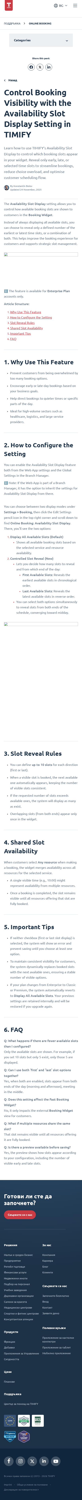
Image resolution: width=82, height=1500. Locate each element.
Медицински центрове (18, 1307)
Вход (45, 1301)
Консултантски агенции (18, 1319)
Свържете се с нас (20, 1214)
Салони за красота (15, 1301)
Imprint (8, 1484)
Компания (48, 1254)
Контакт (47, 1307)
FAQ (13, 339)
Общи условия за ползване (32, 1484)
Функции (9, 1341)
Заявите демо (50, 1313)
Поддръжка (12, 23)
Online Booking (40, 23)
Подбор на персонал (17, 1284)
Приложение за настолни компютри (58, 1339)
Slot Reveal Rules (22, 323)
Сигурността (11, 1359)
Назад (12, 80)
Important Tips (20, 333)
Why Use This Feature (25, 312)
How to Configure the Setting (31, 317)
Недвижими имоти (15, 1278)
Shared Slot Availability (26, 328)
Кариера (47, 1260)
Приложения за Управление (21, 1353)
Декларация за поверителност (21, 1489)
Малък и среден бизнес (18, 1254)
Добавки (9, 1347)
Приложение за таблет (56, 1347)
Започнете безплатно (55, 1295)
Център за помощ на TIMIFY (21, 1403)
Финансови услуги (15, 1272)
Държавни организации (19, 1295)
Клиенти (47, 1272)
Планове (9, 1381)
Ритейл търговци (14, 1266)
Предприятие (12, 1260)
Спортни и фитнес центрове (21, 1313)
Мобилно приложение (56, 1353)
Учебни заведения (15, 1289)
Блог (45, 1266)
